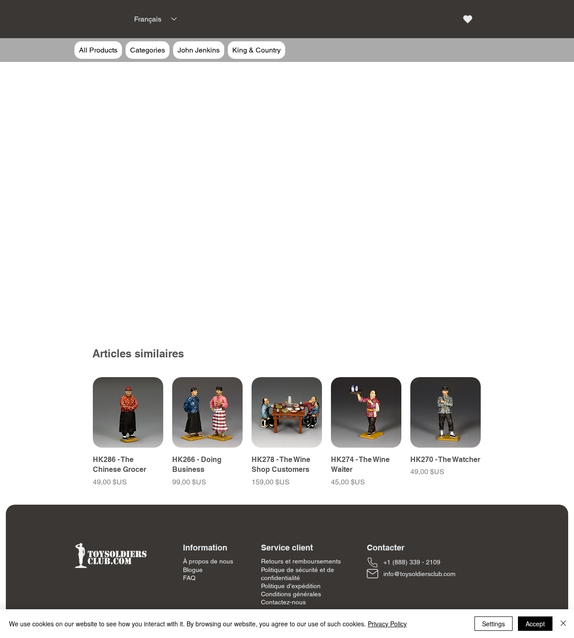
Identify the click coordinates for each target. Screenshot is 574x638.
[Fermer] (563, 623)
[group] (286, 432)
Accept (535, 623)
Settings (493, 623)
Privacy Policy (387, 623)
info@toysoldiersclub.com (419, 573)
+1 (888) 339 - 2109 (411, 562)
